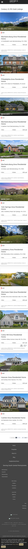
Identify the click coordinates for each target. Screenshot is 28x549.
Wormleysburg (4, 469)
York (25, 503)
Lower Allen (14, 492)
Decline (3, 546)
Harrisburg (24, 505)
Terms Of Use (8, 522)
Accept (21, 544)
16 (22, 437)
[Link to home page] (14, 2)
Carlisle (14, 496)
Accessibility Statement (9, 524)
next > (25, 437)
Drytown (14, 483)
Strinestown (14, 485)
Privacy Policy (15, 544)
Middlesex (14, 494)
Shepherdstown (5, 476)
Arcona (14, 499)
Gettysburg (24, 508)
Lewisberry (14, 487)
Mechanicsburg (4, 474)
